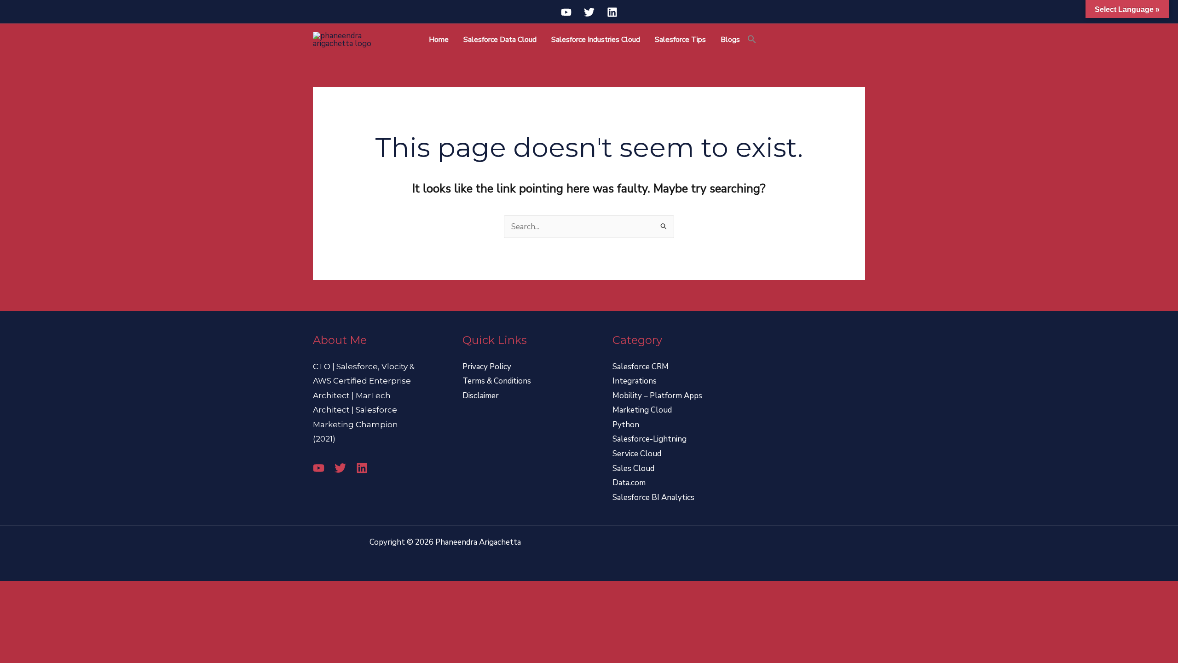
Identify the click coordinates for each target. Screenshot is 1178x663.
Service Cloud (636, 453)
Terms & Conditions (496, 381)
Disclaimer (480, 395)
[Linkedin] (612, 12)
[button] (751, 40)
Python (625, 424)
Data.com (629, 482)
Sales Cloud (633, 468)
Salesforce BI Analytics (653, 497)
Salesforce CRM (640, 366)
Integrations (634, 381)
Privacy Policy (486, 366)
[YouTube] (566, 12)
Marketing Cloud (642, 410)
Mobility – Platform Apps (657, 395)
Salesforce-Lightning (649, 439)
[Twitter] (589, 12)
